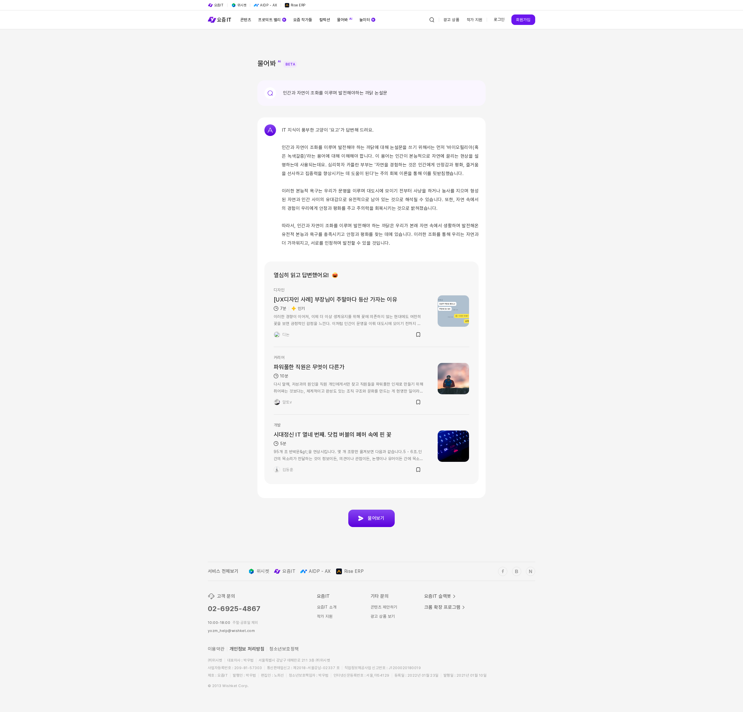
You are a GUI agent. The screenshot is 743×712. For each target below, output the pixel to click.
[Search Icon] (431, 19)
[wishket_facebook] (502, 571)
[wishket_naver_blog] (530, 571)
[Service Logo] (219, 19)
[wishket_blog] (516, 571)
